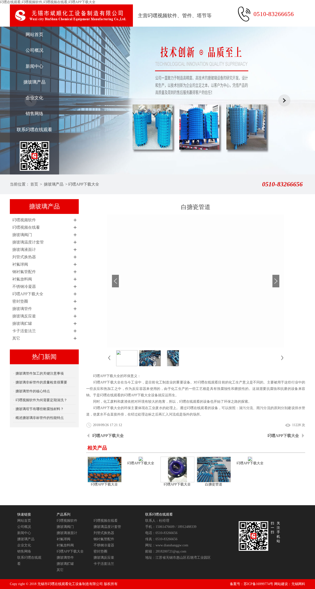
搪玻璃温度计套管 (28, 242)
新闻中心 (34, 66)
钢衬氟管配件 (24, 272)
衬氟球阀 (20, 264)
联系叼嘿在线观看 (34, 129)
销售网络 (34, 113)
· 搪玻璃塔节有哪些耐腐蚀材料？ (38, 409)
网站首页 (34, 34)
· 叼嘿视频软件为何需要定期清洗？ (40, 400)
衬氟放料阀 (22, 279)
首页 (34, 184)
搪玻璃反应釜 (24, 316)
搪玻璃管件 (22, 309)
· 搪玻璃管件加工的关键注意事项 (38, 373)
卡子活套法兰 (24, 331)
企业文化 (34, 97)
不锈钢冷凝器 (24, 286)
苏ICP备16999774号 (258, 584)
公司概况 (34, 50)
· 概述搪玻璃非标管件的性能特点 (38, 418)
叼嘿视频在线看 (26, 227)
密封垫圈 (20, 301)
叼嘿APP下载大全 (83, 184)
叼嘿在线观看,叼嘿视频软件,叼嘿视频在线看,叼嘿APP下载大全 (47, 2)
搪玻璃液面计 (24, 249)
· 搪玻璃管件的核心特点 (31, 391)
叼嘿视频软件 (24, 220)
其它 (16, 338)
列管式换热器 (24, 257)
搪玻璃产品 (34, 82)
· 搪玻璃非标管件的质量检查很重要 (40, 382)
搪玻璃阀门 (22, 235)
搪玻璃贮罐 (22, 323)
